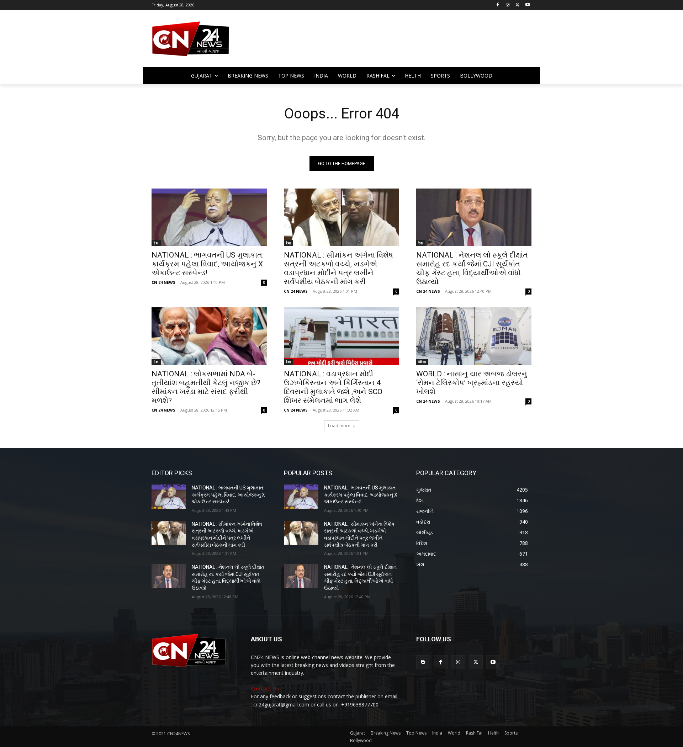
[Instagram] (508, 5)
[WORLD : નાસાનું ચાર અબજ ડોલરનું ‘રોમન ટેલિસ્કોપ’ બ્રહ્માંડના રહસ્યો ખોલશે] (473, 336)
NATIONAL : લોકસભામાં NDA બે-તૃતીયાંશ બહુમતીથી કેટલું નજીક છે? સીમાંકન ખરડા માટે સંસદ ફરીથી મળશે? (206, 387)
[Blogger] (423, 662)
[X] (517, 5)
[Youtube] (527, 5)
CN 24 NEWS (163, 282)
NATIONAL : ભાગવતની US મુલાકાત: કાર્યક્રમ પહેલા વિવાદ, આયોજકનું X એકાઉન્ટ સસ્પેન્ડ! (208, 264)
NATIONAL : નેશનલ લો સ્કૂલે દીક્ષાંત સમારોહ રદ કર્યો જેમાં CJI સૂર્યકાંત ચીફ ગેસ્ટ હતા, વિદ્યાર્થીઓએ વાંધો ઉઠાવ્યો (472, 268)
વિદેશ (422, 361)
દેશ (156, 242)
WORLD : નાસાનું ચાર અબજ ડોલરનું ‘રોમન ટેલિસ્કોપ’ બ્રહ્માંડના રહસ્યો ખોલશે (471, 383)
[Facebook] (498, 5)
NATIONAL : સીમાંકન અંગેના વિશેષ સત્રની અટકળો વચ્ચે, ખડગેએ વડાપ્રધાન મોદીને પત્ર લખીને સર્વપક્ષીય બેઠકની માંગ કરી (338, 268)
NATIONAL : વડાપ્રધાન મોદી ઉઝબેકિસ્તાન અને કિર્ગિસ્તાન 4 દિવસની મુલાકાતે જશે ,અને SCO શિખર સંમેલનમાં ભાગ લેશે (333, 387)
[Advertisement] (398, 42)
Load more (339, 426)
